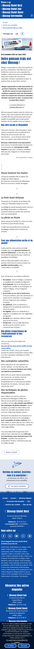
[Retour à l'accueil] (8, 2)
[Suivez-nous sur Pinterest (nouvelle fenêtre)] (29, 536)
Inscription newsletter (18, 486)
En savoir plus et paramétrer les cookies (17, 641)
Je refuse (10, 645)
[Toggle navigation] (32, 16)
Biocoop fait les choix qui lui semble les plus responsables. (16, 347)
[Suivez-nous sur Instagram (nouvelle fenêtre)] (23, 536)
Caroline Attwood (15, 107)
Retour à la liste (11, 452)
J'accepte (24, 645)
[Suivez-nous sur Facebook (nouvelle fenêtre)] (3, 536)
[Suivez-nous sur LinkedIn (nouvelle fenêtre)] (10, 536)
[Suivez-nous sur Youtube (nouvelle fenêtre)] (16, 536)
